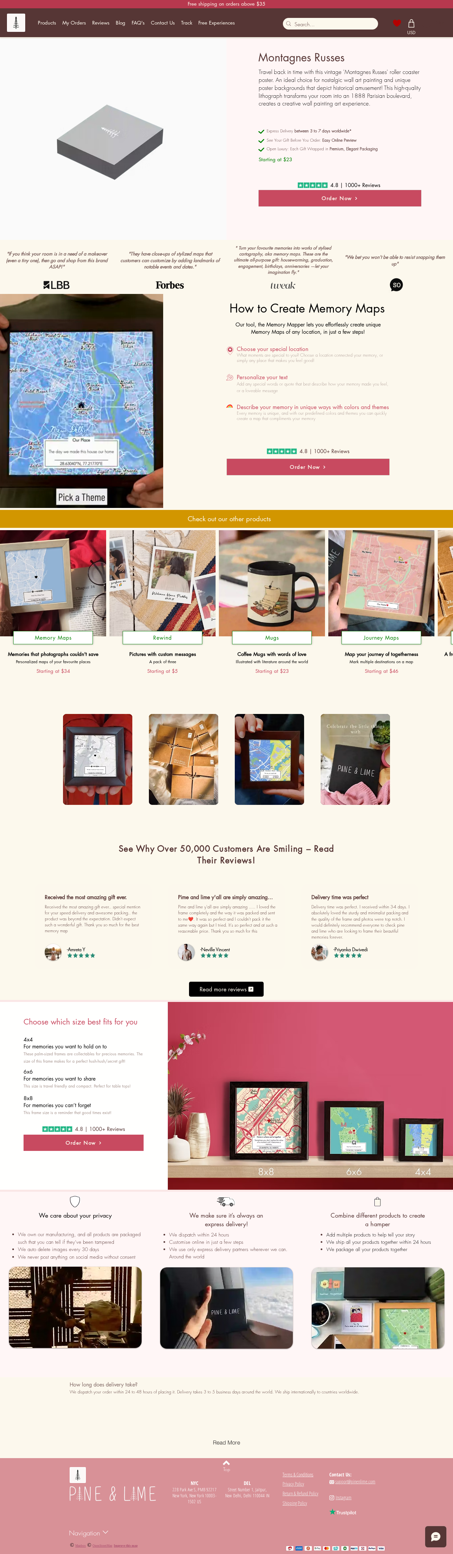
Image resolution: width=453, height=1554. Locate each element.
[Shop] (411, 23)
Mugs (272, 637)
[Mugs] (272, 644)
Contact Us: (340, 1474)
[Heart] (396, 23)
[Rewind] (162, 644)
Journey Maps (381, 637)
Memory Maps (53, 637)
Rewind (162, 637)
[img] (97, 760)
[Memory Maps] (53, 644)
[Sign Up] (426, 23)
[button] (47, 23)
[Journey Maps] (381, 644)
